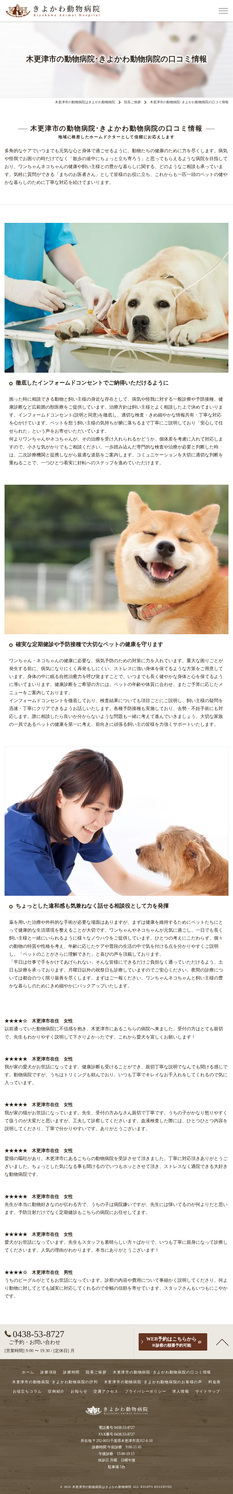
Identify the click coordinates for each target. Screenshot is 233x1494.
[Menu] (223, 10)
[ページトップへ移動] (222, 1342)
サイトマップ (208, 1391)
